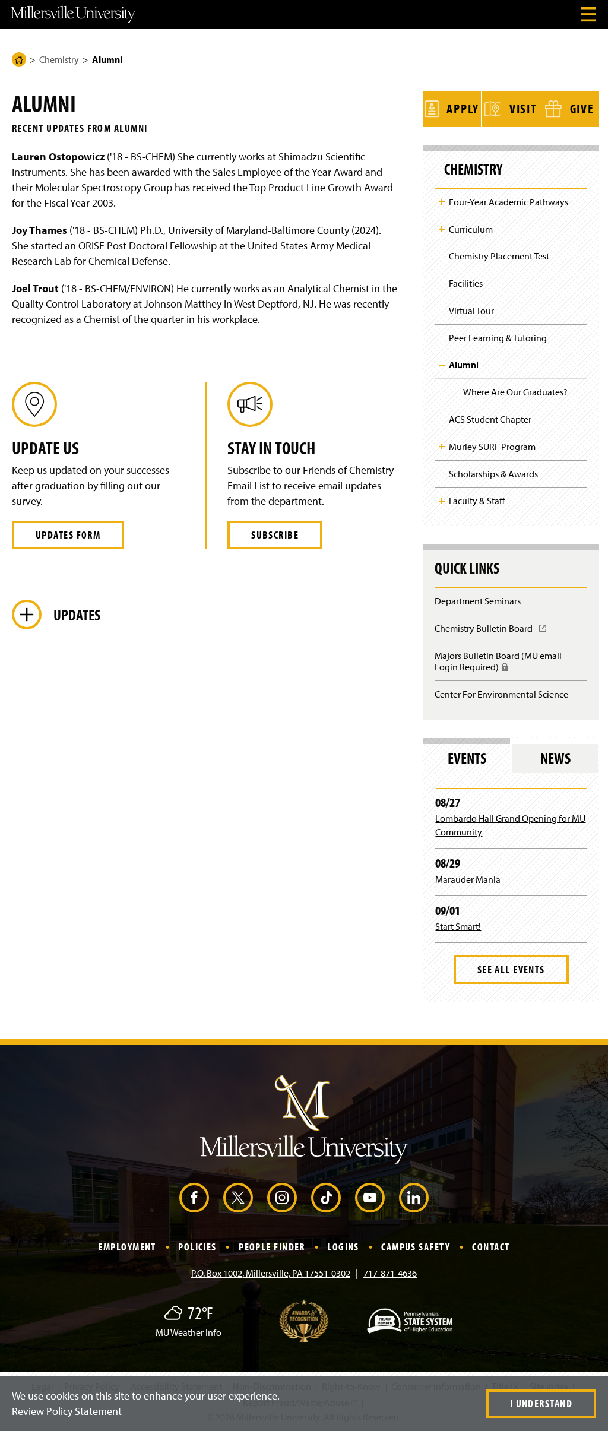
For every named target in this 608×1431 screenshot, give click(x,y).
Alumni (464, 365)
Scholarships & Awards (493, 474)
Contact (490, 1246)
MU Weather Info (188, 1332)
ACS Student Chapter (490, 419)
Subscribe (275, 535)
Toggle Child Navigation (442, 202)
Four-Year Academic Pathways (508, 202)
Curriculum (471, 229)
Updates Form (68, 535)
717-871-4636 (390, 1273)
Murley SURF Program (492, 446)
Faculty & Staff (477, 500)
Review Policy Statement (67, 1411)
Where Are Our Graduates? (515, 392)
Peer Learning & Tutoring (498, 338)
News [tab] (555, 758)
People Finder (272, 1246)
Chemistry (59, 59)
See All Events (511, 969)
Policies (197, 1246)
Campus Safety (415, 1246)
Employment (127, 1246)
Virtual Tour (471, 310)
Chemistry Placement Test (499, 256)
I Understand (541, 1403)
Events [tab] (467, 758)
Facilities (466, 283)
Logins (343, 1246)
